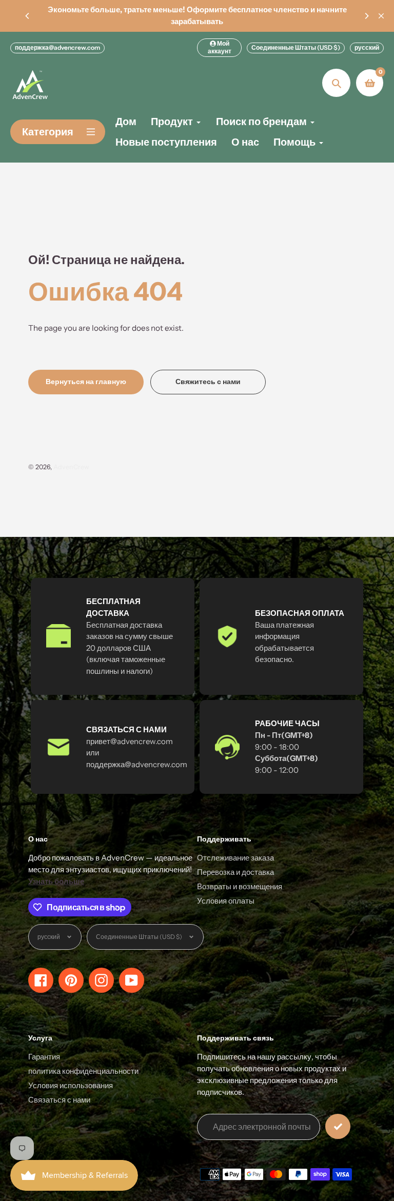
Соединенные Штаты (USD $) (295, 47)
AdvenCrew (71, 467)
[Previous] (28, 16)
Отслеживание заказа (235, 858)
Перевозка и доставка (235, 872)
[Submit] (337, 1126)
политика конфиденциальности (83, 1071)
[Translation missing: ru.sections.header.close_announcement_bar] (381, 16)
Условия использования (70, 1085)
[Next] (366, 16)
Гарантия (44, 1057)
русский (366, 47)
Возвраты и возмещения (239, 886)
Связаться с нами (59, 1100)
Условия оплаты (225, 901)
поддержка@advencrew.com (57, 47)
